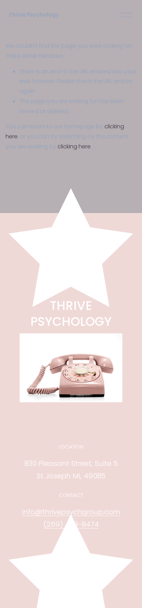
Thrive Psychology (34, 15)
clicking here (74, 146)
